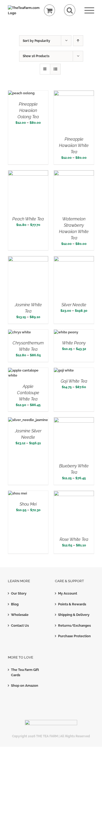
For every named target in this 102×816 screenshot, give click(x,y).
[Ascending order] (78, 40)
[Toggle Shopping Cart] (49, 10)
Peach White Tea (28, 218)
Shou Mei (28, 504)
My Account (67, 593)
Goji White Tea (74, 381)
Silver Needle (73, 304)
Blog (15, 604)
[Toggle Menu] (89, 10)
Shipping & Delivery (73, 615)
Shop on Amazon (24, 686)
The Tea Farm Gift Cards (25, 672)
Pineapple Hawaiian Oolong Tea (28, 110)
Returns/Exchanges (74, 625)
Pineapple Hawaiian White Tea (74, 145)
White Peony (74, 342)
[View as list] (55, 69)
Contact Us (20, 625)
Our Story (18, 593)
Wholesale (20, 615)
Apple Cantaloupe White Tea (28, 393)
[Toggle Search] (69, 10)
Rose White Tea (74, 539)
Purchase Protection (74, 636)
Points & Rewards (72, 604)
